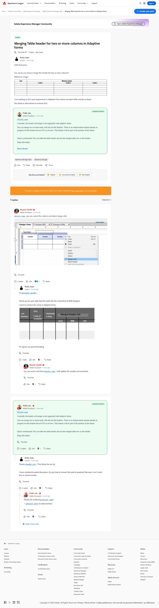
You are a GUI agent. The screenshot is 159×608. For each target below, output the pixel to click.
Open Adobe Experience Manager (130, 24)
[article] (60, 245)
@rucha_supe (22, 119)
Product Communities (14, 11)
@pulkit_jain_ (31, 464)
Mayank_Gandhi (26, 210)
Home (4, 11)
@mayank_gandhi (28, 293)
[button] (145, 11)
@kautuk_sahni (32, 503)
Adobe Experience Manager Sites (52, 11)
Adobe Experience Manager (31, 11)
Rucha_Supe (24, 57)
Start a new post (77, 191)
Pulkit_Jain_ (27, 113)
